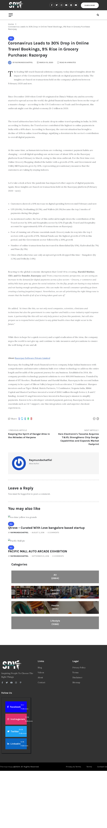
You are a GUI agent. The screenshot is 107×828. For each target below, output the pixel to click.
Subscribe (90, 5)
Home (11, 24)
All (55, 576)
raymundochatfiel (19, 532)
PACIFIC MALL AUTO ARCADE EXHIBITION (37, 551)
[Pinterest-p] (21, 683)
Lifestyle (55, 622)
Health (55, 607)
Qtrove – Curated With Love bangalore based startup (46, 528)
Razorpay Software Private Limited (32, 358)
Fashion (55, 592)
